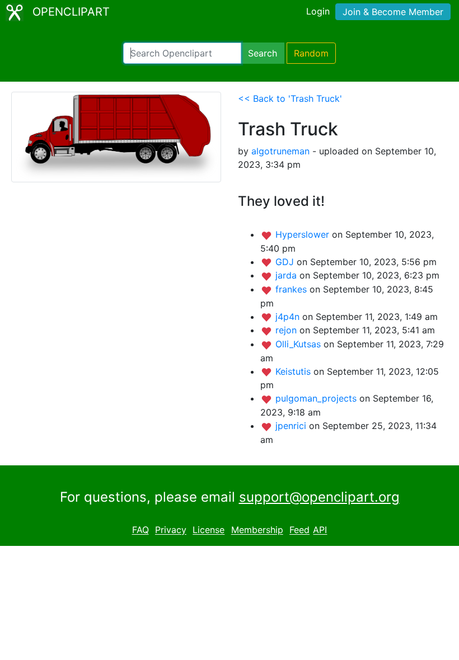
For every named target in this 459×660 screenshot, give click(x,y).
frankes (292, 289)
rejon (287, 330)
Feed (299, 530)
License (208, 530)
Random (311, 53)
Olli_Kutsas (299, 344)
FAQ (140, 530)
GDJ (286, 261)
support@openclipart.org (319, 497)
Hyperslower (303, 234)
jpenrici (292, 425)
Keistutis (294, 371)
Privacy (170, 530)
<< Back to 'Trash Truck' (290, 98)
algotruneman (280, 151)
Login (318, 11)
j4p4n (288, 316)
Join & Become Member (393, 11)
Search (262, 53)
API (320, 530)
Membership (257, 530)
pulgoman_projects (317, 398)
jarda (287, 275)
